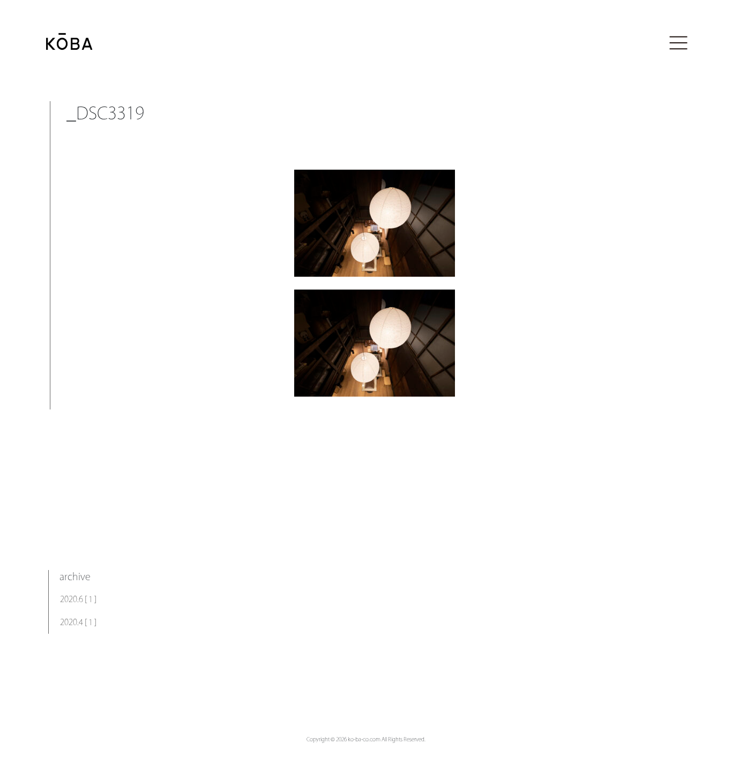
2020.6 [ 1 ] (78, 599)
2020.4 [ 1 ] (78, 622)
